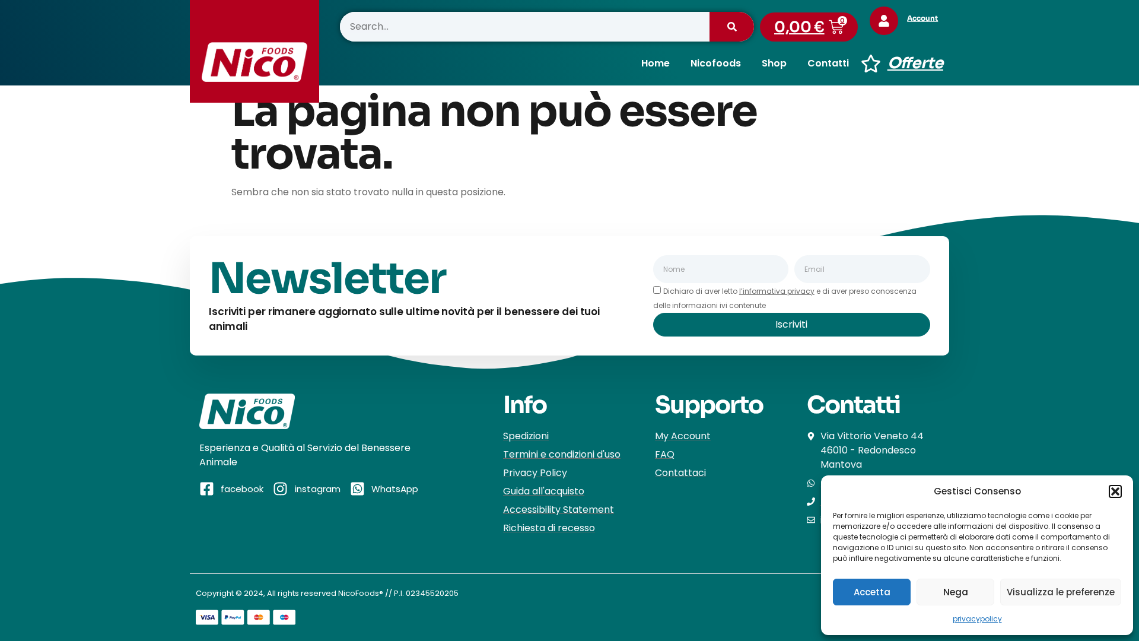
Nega (955, 592)
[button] (1115, 491)
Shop (774, 63)
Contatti (828, 63)
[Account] (884, 21)
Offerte (915, 63)
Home (655, 63)
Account (922, 18)
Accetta (872, 592)
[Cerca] (732, 27)
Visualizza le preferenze (1061, 592)
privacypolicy (977, 619)
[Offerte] (871, 63)
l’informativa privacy (777, 291)
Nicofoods (716, 63)
